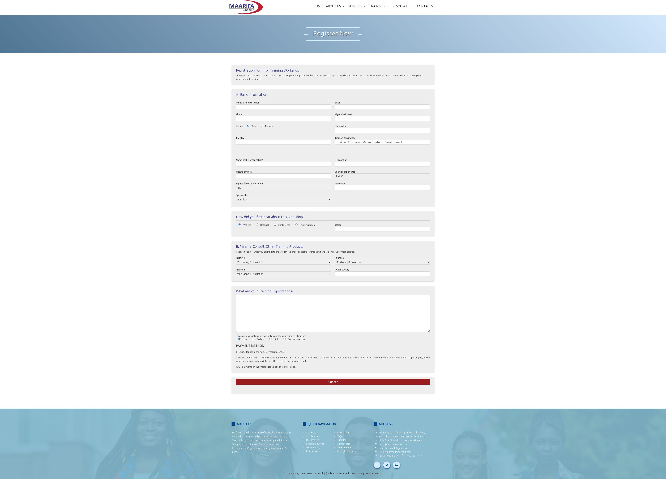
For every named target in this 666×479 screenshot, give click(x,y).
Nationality (340, 126)
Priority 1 (240, 258)
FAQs (339, 436)
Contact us (312, 451)
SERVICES (355, 6)
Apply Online (343, 432)
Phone (239, 114)
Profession (340, 183)
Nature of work (243, 171)
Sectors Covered (315, 443)
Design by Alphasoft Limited (365, 473)
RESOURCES (401, 6)
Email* (338, 102)
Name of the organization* (249, 160)
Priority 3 (240, 269)
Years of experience (345, 171)
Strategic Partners (346, 451)
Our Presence (343, 447)
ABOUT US (333, 6)
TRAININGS (377, 6)
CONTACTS (425, 6)
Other (338, 225)
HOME (317, 6)
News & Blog (313, 447)
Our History (312, 432)
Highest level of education (249, 183)
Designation (341, 160)
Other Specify (342, 269)
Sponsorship (242, 195)
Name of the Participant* (249, 102)
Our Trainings (313, 440)
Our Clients (342, 440)
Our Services (313, 436)
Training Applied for (345, 138)
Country (240, 138)
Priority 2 (339, 258)
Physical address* (343, 114)
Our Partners (343, 443)
